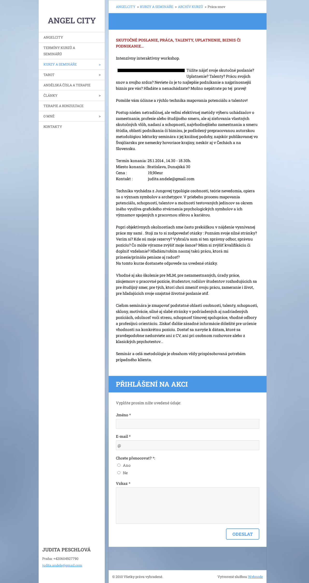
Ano (127, 465)
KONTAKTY (52, 126)
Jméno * (123, 414)
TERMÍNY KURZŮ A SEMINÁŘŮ (59, 50)
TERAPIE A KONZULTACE (63, 105)
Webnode (255, 576)
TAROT (49, 74)
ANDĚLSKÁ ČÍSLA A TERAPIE (67, 85)
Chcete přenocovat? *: (135, 457)
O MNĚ (49, 116)
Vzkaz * (123, 483)
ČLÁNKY (50, 95)
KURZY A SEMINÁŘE (60, 64)
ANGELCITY (53, 37)
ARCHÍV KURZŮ (190, 6)
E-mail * (123, 436)
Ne (125, 472)
